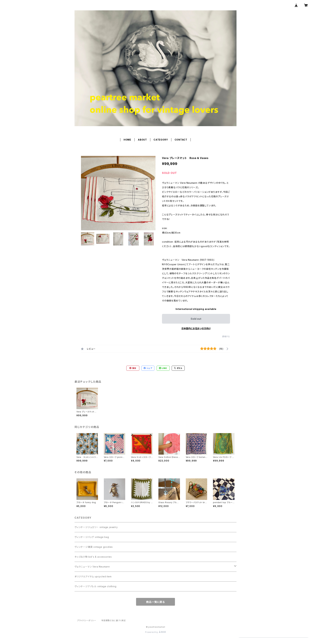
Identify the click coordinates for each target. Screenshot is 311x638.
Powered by (152, 632)
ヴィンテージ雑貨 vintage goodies (94, 546)
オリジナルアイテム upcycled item (93, 576)
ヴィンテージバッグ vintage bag (92, 537)
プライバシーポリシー (86, 620)
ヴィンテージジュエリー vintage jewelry (96, 527)
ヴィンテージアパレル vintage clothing (95, 586)
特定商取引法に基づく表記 (113, 620)
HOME (127, 139)
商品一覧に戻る (155, 602)
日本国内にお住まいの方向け (196, 328)
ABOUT (142, 139)
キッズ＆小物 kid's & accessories (93, 556)
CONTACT (181, 139)
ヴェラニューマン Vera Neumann (92, 566)
